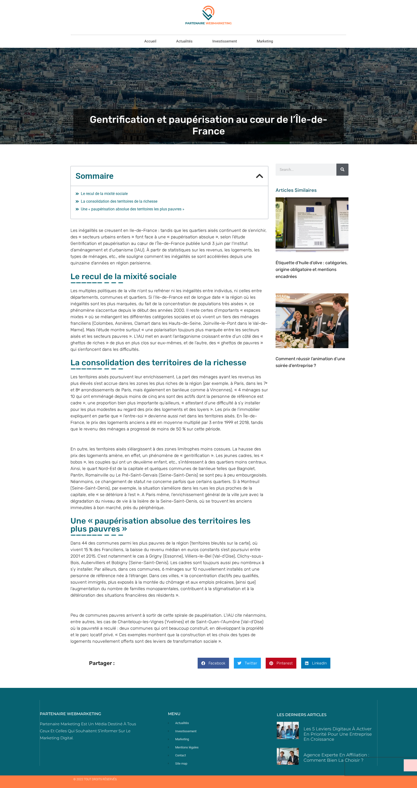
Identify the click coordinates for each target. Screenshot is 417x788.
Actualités (184, 41)
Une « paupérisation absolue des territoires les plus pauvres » (132, 209)
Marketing (265, 41)
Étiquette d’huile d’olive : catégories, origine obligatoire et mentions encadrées (312, 269)
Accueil (150, 41)
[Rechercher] (342, 170)
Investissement (224, 41)
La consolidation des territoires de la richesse (119, 201)
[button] (259, 176)
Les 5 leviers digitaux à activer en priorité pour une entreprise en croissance (338, 734)
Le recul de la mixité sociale (104, 193)
